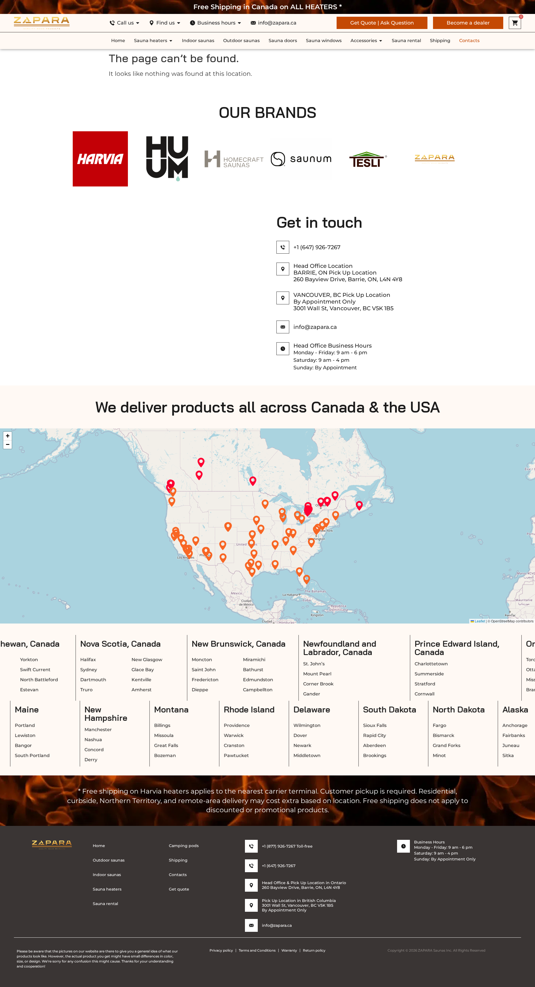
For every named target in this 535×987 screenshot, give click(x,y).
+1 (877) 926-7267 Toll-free (287, 846)
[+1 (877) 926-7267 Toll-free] (251, 846)
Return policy (314, 950)
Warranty (289, 950)
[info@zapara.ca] (251, 925)
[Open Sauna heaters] (171, 40)
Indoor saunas (107, 874)
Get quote (179, 889)
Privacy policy (221, 950)
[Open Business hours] (239, 23)
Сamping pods (184, 845)
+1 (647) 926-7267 (317, 247)
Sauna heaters (107, 889)
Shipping (178, 860)
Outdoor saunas (109, 860)
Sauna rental (105, 903)
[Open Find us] (178, 23)
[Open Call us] (137, 23)
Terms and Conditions (257, 950)
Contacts (178, 874)
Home (99, 845)
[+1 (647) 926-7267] (282, 247)
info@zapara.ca (277, 925)
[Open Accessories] (380, 40)
